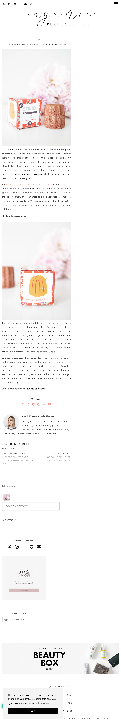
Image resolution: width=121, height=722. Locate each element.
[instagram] (17, 546)
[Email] (25, 4)
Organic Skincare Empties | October (59, 456)
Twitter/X (62, 687)
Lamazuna (10, 449)
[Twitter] (4, 4)
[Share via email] (11, 444)
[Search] (31, 4)
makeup (73, 718)
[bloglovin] (24, 546)
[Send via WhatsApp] (27, 444)
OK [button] (33, 711)
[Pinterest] (15, 4)
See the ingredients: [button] (16, 216)
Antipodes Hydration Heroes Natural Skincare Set (19, 458)
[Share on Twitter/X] (19, 444)
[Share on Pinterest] (24, 444)
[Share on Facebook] (15, 444)
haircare (87, 718)
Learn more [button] (44, 703)
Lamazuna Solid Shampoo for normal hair (28, 184)
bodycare (103, 718)
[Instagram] (9, 4)
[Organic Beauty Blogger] (60, 17)
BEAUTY (36, 40)
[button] (117, 4)
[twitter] (9, 546)
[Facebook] (38, 404)
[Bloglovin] (20, 4)
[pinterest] (31, 546)
